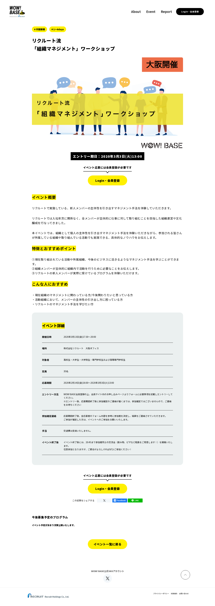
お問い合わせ (184, 593)
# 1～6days (57, 29)
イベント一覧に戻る (108, 544)
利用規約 (174, 593)
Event (150, 11)
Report (166, 11)
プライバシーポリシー (161, 593)
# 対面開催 (39, 29)
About (136, 11)
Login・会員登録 (190, 11)
